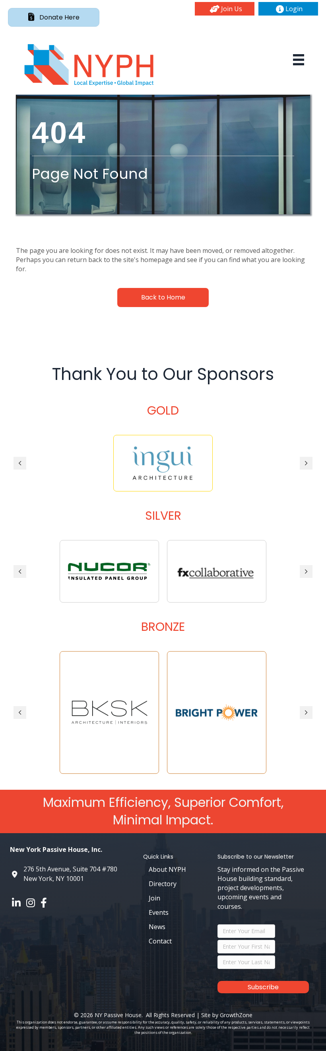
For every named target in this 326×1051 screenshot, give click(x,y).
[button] (224, 9)
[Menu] (298, 59)
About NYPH (167, 869)
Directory (163, 883)
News (157, 926)
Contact (160, 941)
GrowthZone (236, 1015)
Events (159, 912)
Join (154, 898)
